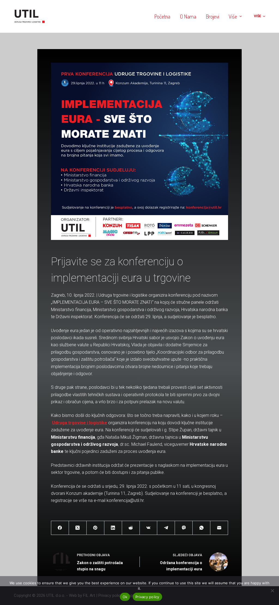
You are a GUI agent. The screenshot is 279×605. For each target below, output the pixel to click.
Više (233, 16)
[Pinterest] (95, 528)
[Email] (219, 528)
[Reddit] (131, 528)
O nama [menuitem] (188, 16)
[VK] (148, 528)
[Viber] (184, 528)
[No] (272, 590)
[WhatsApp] (201, 528)
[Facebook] (60, 528)
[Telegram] (166, 528)
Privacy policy (147, 597)
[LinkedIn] (113, 528)
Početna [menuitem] (162, 16)
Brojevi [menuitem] (212, 16)
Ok (125, 597)
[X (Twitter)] (78, 528)
